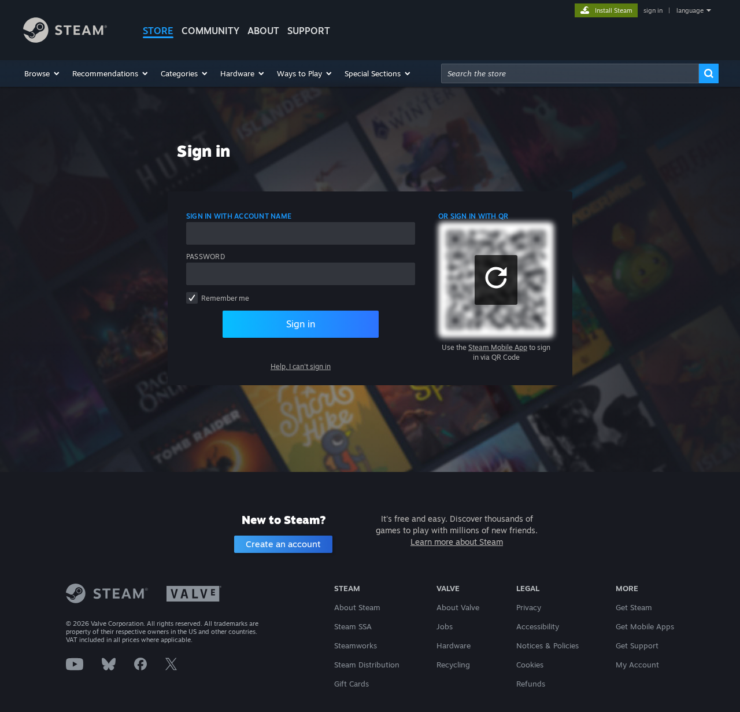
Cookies (529, 664)
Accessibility (537, 626)
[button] (42, 73)
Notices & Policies (547, 645)
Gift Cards (351, 683)
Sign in (300, 324)
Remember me (225, 298)
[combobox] (570, 73)
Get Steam (634, 607)
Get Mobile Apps (645, 626)
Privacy (528, 607)
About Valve (457, 607)
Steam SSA (353, 626)
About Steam (357, 607)
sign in (653, 10)
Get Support (637, 645)
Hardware (453, 645)
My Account (637, 664)
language (690, 10)
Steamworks (355, 645)
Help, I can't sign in (301, 366)
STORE (158, 30)
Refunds (530, 683)
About (263, 30)
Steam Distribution (366, 664)
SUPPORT (308, 30)
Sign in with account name (238, 216)
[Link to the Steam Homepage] (65, 40)
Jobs (444, 626)
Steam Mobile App (497, 347)
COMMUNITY (210, 30)
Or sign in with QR (473, 216)
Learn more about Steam (456, 542)
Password (205, 256)
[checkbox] (192, 298)
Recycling (453, 664)
